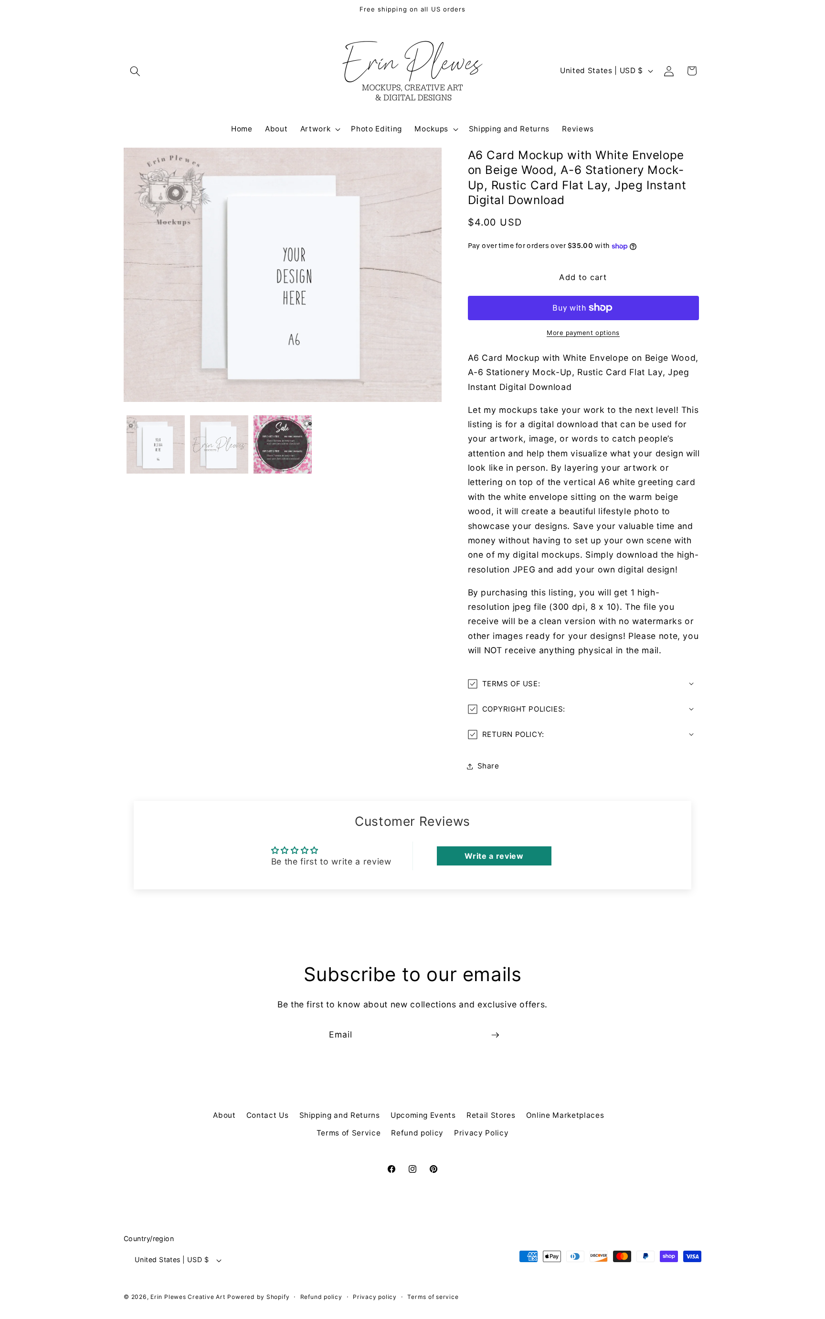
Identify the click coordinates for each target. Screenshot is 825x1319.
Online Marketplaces (565, 1115)
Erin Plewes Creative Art (187, 1296)
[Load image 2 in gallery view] (219, 444)
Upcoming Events (423, 1115)
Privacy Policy (481, 1132)
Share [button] (488, 765)
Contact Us (267, 1115)
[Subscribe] (495, 1035)
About (224, 1115)
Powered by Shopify (258, 1296)
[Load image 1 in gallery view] (156, 444)
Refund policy (417, 1132)
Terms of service (432, 1296)
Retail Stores (491, 1115)
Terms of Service (349, 1132)
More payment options (583, 332)
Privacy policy (375, 1296)
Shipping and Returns (339, 1115)
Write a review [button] (494, 856)
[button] (135, 70)
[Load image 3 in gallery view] (283, 444)
